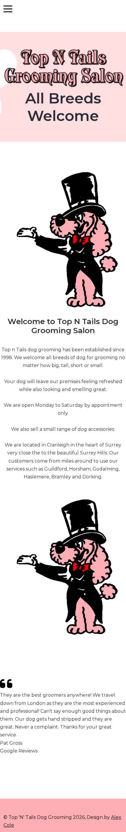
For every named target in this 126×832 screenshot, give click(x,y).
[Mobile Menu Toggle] (8, 8)
